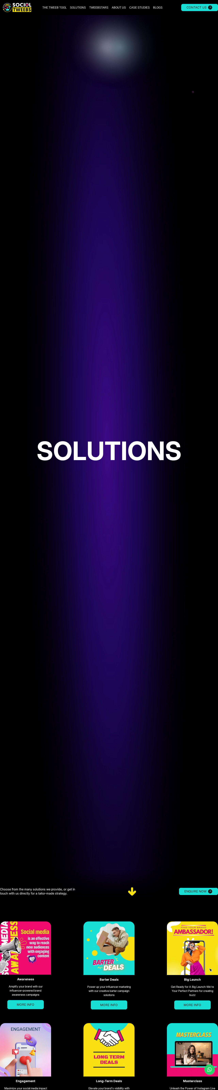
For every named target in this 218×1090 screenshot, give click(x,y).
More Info (25, 1004)
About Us (119, 7)
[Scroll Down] (119, 891)
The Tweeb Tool (54, 7)
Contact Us (196, 7)
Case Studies (139, 7)
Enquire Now (195, 891)
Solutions (78, 7)
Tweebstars (98, 7)
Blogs (157, 7)
